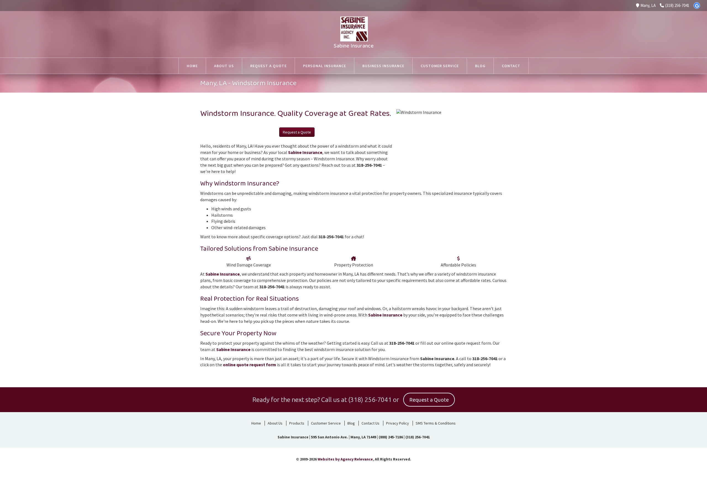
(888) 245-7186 (391, 437)
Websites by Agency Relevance (345, 459)
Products (296, 423)
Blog (351, 423)
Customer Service (326, 423)
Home (256, 423)
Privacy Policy (397, 423)
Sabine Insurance (354, 45)
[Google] (696, 5)
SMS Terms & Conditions (436, 423)
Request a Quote (297, 132)
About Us (275, 423)
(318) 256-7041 (677, 5)
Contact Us (370, 423)
